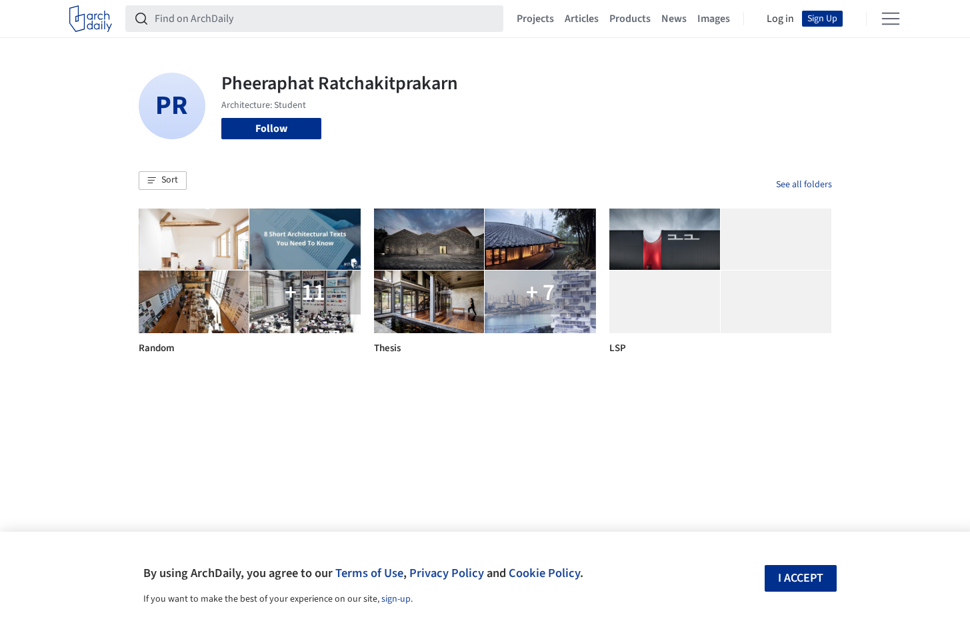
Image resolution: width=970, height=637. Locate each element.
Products (630, 18)
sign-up (396, 599)
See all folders (804, 184)
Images (713, 18)
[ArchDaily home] (90, 18)
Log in (780, 18)
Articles (582, 18)
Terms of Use (369, 573)
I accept (800, 578)
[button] (163, 180)
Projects (535, 18)
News (674, 18)
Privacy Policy (446, 573)
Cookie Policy (544, 573)
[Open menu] (890, 18)
